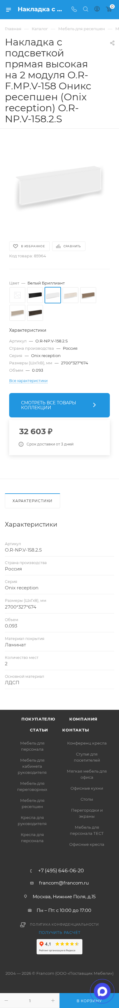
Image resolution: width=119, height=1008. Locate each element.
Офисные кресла (86, 844)
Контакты (75, 729)
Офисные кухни (86, 788)
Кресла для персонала (32, 837)
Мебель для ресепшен (32, 803)
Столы (87, 799)
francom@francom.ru (64, 883)
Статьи (39, 729)
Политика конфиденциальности (64, 925)
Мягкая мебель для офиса (87, 774)
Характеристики (32, 501)
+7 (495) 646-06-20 (61, 870)
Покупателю (38, 719)
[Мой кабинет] (97, 10)
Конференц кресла (87, 743)
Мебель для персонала (32, 746)
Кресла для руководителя (32, 820)
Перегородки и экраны (87, 813)
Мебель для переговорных (32, 786)
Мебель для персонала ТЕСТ (87, 830)
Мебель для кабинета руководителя (32, 766)
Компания (83, 719)
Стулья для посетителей (87, 757)
